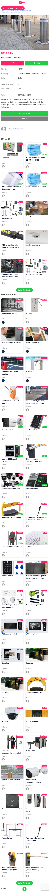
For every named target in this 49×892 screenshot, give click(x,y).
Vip (14, 63)
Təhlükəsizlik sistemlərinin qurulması (19, 10)
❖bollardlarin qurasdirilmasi (11, 12)
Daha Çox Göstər (24, 290)
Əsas (3, 10)
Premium (37, 63)
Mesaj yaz (24, 119)
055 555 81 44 (24, 113)
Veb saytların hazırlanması (13, 8)
